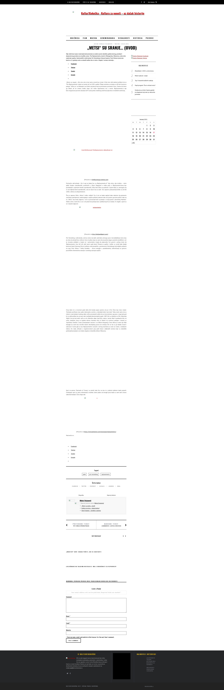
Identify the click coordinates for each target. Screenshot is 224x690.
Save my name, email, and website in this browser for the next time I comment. (90, 637)
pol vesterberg (93, 474)
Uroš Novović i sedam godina (150, 669)
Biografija (81, 495)
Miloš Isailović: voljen (141, 76)
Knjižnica (75, 38)
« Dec (133, 143)
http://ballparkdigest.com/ (100, 234)
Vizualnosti (124, 38)
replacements (106, 474)
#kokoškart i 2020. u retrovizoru (144, 71)
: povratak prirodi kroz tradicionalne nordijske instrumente (92, 581)
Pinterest (93, 486)
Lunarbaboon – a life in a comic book (111, 525)
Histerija (138, 38)
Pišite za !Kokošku (89, 2)
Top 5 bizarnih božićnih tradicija (144, 80)
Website (68, 630)
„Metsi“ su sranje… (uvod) (88, 506)
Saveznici (102, 2)
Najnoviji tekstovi (111, 495)
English (111, 2)
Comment (69, 597)
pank (84, 474)
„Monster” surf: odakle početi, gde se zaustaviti (84, 552)
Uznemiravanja (107, 38)
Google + (102, 486)
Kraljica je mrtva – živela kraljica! (90, 508)
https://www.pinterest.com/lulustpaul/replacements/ (100, 432)
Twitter (84, 486)
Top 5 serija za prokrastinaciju (81, 525)
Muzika (93, 38)
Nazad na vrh (149, 686)
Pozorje (150, 38)
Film (85, 38)
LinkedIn (111, 486)
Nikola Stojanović (105, 44)
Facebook (75, 486)
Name (68, 616)
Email (118, 486)
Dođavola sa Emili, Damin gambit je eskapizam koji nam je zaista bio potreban (145, 92)
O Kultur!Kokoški (73, 2)
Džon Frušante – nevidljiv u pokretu (91, 510)
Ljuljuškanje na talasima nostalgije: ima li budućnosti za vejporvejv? (91, 566)
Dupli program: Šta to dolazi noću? (145, 85)
